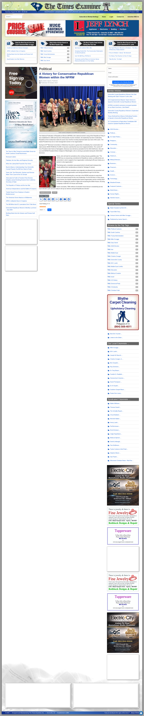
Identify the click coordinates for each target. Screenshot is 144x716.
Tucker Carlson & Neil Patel (118, 449)
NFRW (54, 192)
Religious (113, 140)
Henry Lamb (113, 422)
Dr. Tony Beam (114, 370)
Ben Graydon (114, 363)
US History (114, 280)
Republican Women (45, 192)
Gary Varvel (47, 60)
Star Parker (113, 457)
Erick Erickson (114, 430)
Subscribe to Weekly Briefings (88, 16)
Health (112, 171)
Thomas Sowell (114, 407)
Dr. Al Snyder (114, 385)
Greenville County (116, 259)
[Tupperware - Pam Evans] (123, 536)
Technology (113, 178)
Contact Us (120, 16)
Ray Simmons (114, 366)
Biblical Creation (116, 273)
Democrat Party (115, 283)
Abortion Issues (114, 197)
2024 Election (114, 129)
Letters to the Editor (116, 337)
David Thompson (115, 382)
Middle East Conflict (117, 266)
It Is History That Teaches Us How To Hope (120, 56)
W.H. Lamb (114, 263)
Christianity (114, 287)
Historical (113, 156)
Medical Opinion (115, 437)
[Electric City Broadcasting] (123, 485)
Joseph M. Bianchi (115, 355)
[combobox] (13, 16)
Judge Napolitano (115, 434)
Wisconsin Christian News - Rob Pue (121, 460)
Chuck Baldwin (114, 415)
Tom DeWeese (114, 445)
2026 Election (115, 246)
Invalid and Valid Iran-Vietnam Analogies (17, 48)
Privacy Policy (126, 85)
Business (113, 163)
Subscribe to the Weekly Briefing (123, 82)
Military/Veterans (115, 159)
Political (112, 133)
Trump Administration (49, 54)
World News (113, 190)
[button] (41, 199)
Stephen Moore (114, 453)
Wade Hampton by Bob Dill (118, 208)
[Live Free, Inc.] (21, 124)
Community (113, 144)
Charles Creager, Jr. (116, 359)
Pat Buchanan (114, 426)
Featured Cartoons (115, 186)
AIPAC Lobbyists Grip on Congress (16, 51)
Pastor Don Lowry (115, 393)
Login (111, 16)
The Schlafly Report (116, 411)
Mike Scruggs (47, 57)
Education (113, 148)
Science (112, 175)
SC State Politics (115, 137)
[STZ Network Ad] (21, 82)
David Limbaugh (115, 441)
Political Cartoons (48, 48)
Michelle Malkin (114, 418)
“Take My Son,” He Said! (115, 59)
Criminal (112, 152)
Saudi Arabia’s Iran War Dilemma (15, 59)
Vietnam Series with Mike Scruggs (120, 215)
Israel (112, 276)
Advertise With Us (133, 16)
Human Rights (114, 194)
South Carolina (48, 51)
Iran (112, 249)
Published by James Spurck (118, 219)
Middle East (114, 253)
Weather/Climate (115, 182)
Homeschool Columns (116, 378)
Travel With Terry (115, 211)
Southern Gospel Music (117, 389)
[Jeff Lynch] (72, 28)
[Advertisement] (21, 231)
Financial (113, 167)
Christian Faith (115, 290)
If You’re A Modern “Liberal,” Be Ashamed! (120, 52)
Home (104, 16)
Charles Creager (116, 256)
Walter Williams (114, 403)
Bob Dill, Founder (115, 333)
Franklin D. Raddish (116, 374)
